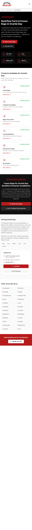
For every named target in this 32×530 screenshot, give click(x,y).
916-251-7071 (9, 46)
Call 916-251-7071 (17, 341)
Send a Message (16, 271)
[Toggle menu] (29, 4)
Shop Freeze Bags (10, 41)
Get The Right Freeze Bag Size (17, 208)
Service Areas (9, 10)
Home (2, 10)
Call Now (16, 266)
